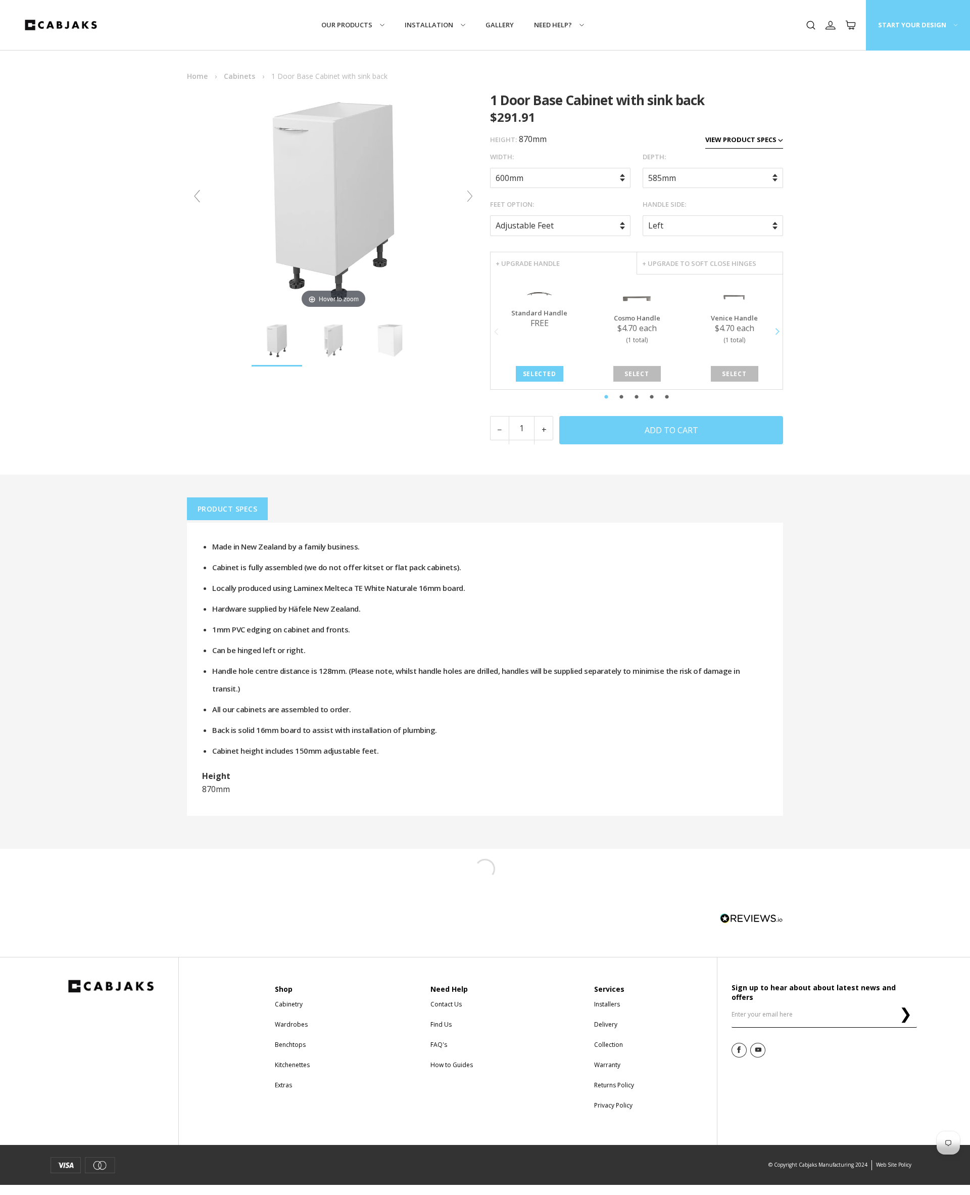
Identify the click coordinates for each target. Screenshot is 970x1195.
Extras (283, 1085)
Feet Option (511, 204)
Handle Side (664, 204)
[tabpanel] (539, 331)
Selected (539, 374)
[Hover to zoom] (333, 200)
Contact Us (446, 1004)
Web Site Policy (893, 1164)
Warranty (607, 1065)
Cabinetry (289, 1004)
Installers (607, 1004)
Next (777, 332)
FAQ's (438, 1044)
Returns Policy (614, 1085)
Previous (496, 332)
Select (636, 374)
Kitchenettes (292, 1065)
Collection (608, 1044)
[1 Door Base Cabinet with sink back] (277, 341)
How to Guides (451, 1065)
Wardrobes (291, 1024)
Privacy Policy (613, 1105)
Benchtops (290, 1044)
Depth (653, 156)
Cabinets (239, 76)
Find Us (441, 1024)
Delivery (605, 1024)
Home (197, 76)
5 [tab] (688, 397)
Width (501, 156)
